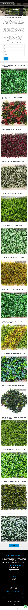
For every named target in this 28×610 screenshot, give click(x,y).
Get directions (14, 571)
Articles (14, 586)
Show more (14, 545)
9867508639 (15, 568)
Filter (6, 58)
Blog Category (14, 587)
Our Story (14, 579)
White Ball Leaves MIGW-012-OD (13, 513)
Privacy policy (17, 601)
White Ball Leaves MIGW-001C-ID (13, 161)
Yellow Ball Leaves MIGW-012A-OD (14, 481)
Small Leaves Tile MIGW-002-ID (12, 289)
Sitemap (10, 601)
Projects (14, 578)
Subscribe (24, 597)
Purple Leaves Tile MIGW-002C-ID (13, 129)
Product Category (14, 588)
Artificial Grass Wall (17, 11)
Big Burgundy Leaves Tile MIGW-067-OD (13, 98)
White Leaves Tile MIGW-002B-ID (13, 225)
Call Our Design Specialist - (14, 6)
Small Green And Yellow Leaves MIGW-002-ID (13, 66)
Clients (17, 0)
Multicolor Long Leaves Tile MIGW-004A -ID (12, 321)
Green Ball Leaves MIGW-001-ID (13, 193)
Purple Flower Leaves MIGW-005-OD (13, 353)
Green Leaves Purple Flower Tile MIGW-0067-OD (14, 417)
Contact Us (22, 0)
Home (7, 0)
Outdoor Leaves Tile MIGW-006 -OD (13, 385)
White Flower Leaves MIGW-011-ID (13, 449)
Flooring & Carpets (7, 11)
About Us (12, 0)
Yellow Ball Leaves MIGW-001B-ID (13, 257)
